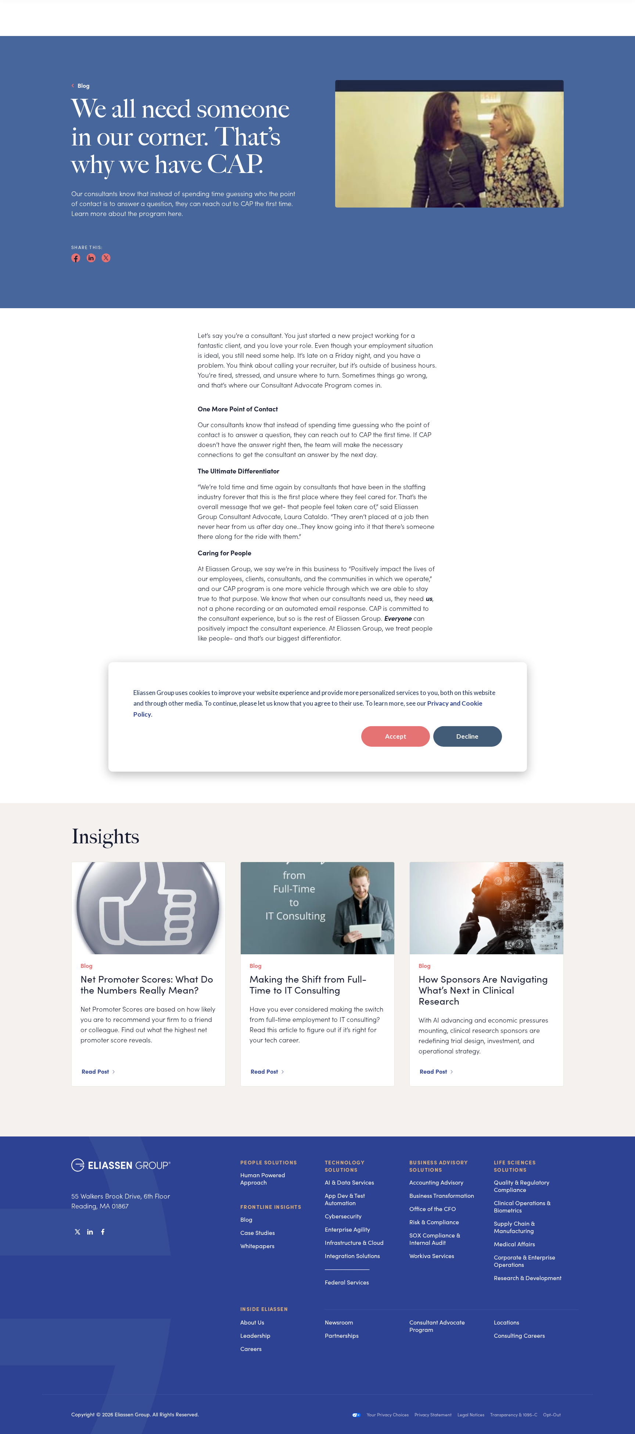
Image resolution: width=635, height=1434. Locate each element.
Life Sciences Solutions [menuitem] (515, 1166)
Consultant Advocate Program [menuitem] (437, 1325)
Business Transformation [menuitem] (441, 1195)
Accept (395, 736)
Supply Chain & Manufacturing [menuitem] (514, 1227)
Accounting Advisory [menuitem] (436, 1182)
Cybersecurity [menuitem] (343, 1216)
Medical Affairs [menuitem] (514, 1244)
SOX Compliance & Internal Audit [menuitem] (434, 1238)
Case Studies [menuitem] (257, 1232)
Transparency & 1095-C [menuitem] (513, 1414)
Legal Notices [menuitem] (471, 1414)
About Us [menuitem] (252, 1322)
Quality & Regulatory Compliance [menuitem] (521, 1185)
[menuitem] (360, 1309)
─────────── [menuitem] (347, 1269)
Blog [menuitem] (246, 1219)
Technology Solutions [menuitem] (345, 1166)
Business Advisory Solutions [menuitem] (438, 1166)
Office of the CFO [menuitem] (432, 1209)
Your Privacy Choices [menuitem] (388, 1414)
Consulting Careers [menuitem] (519, 1335)
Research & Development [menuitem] (528, 1278)
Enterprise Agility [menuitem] (347, 1229)
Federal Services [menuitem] (347, 1282)
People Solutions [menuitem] (268, 1162)
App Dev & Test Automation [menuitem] (345, 1199)
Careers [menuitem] (251, 1348)
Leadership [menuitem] (255, 1335)
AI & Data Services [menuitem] (349, 1182)
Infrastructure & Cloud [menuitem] (354, 1242)
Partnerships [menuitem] (342, 1335)
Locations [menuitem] (506, 1322)
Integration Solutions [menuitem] (352, 1256)
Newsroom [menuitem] (339, 1322)
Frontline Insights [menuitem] (270, 1206)
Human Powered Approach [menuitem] (262, 1178)
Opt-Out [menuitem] (552, 1414)
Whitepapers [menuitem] (257, 1246)
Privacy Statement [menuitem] (433, 1414)
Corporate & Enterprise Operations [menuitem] (524, 1260)
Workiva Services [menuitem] (431, 1256)
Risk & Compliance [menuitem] (434, 1222)
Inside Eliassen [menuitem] (264, 1309)
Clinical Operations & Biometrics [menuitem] (522, 1206)
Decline (467, 736)
